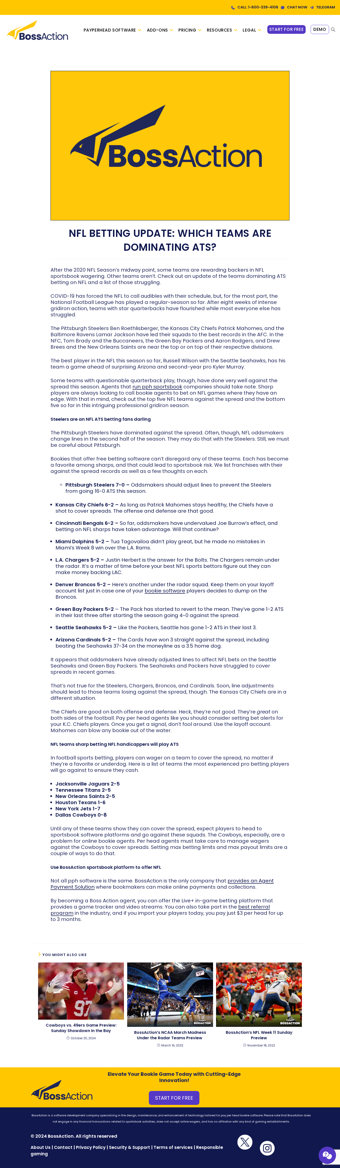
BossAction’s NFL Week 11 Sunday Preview (259, 1035)
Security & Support (129, 1147)
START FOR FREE (174, 1097)
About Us (41, 1147)
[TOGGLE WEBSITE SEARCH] (333, 30)
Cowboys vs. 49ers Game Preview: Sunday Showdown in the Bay (81, 1028)
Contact (63, 1147)
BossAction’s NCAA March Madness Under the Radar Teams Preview (170, 1035)
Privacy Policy (91, 1147)
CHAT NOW (297, 7)
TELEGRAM (325, 7)
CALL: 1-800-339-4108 (257, 7)
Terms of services (173, 1147)
